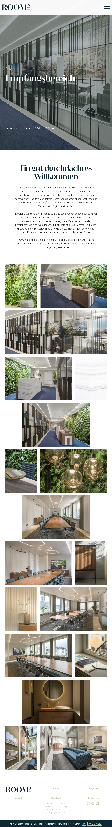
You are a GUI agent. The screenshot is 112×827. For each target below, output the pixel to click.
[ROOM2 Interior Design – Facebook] (93, 803)
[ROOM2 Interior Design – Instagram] (88, 803)
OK (84, 824)
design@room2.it (56, 812)
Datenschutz (95, 824)
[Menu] (107, 7)
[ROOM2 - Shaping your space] (16, 7)
